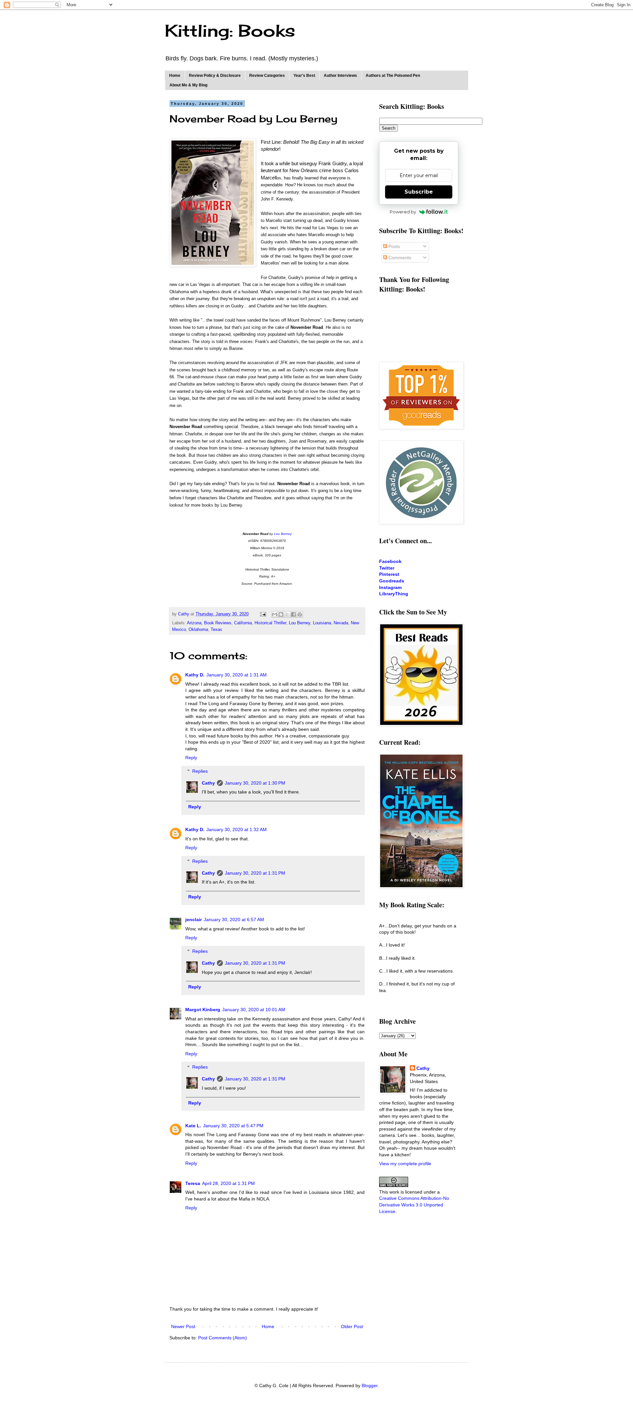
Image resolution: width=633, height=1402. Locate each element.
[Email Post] (262, 614)
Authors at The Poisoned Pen (393, 75)
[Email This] (274, 614)
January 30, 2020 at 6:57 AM (234, 919)
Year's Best (304, 75)
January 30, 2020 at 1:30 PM (255, 783)
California (243, 623)
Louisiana (322, 623)
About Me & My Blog (188, 85)
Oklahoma (198, 629)
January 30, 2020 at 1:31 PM (255, 873)
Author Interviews (340, 75)
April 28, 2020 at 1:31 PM (228, 1183)
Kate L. (193, 1125)
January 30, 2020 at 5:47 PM (233, 1125)
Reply (191, 757)
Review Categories (267, 75)
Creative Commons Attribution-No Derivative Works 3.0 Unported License (414, 1205)
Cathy (208, 783)
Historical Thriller (270, 623)
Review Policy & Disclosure (215, 75)
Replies (200, 771)
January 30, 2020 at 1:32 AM (236, 829)
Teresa (192, 1183)
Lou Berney (283, 534)
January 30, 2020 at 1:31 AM (236, 674)
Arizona (194, 623)
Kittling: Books (230, 30)
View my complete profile (405, 1163)
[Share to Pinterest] (299, 614)
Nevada (341, 623)
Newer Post (183, 1326)
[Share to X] (287, 614)
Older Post (352, 1326)
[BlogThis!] (281, 614)
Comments (399, 257)
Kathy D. (194, 674)
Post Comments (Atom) (222, 1337)
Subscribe (419, 192)
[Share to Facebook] (293, 614)
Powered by (403, 211)
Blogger (369, 1385)
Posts (393, 246)
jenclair (193, 919)
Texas (216, 629)
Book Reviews (217, 623)
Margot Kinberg (202, 1009)
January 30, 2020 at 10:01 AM (253, 1009)
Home (174, 75)
